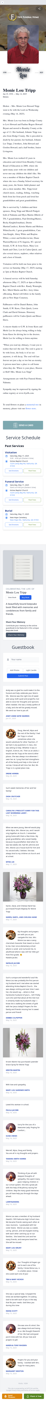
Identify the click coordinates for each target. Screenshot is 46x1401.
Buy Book (25, 597)
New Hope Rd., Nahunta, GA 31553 (24, 520)
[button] (23, 887)
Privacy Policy (16, 1390)
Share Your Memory (16, 635)
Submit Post (23, 676)
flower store (31, 408)
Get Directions (14, 471)
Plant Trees (32, 471)
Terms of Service (29, 1390)
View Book (12, 597)
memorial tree (32, 404)
